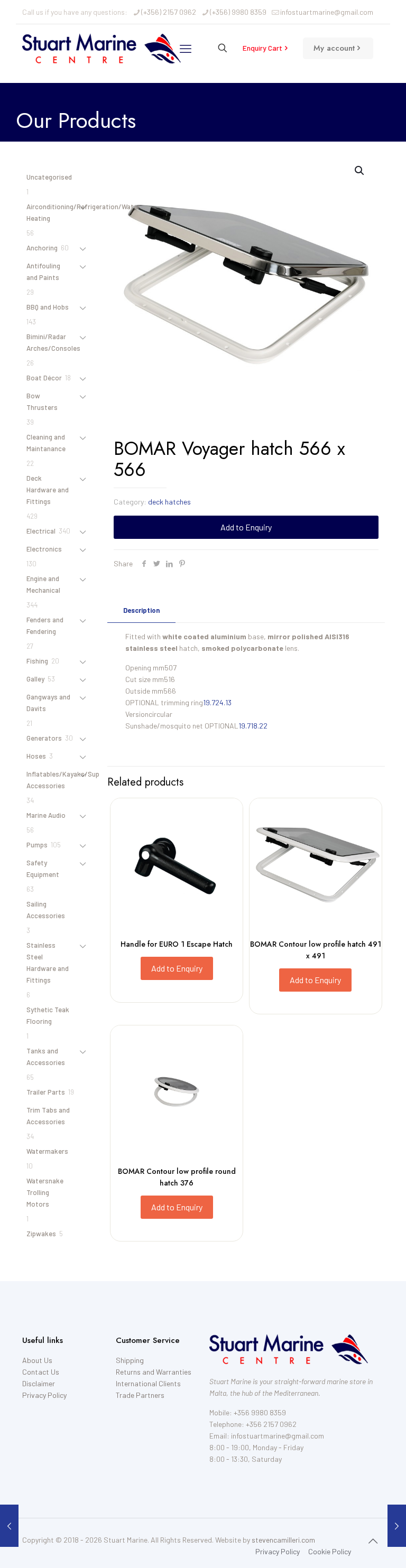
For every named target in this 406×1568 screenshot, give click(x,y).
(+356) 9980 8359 (238, 11)
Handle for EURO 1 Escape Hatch (177, 944)
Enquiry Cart (262, 47)
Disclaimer (38, 1383)
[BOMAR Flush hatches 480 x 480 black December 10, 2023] (9, 1526)
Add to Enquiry (246, 527)
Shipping (130, 1360)
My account (334, 48)
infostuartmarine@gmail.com (326, 11)
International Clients (148, 1383)
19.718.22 (252, 725)
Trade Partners (140, 1394)
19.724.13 (217, 702)
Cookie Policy (329, 1551)
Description (141, 610)
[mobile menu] (186, 48)
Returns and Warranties (153, 1371)
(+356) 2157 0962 (168, 11)
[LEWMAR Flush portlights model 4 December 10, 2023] (396, 1526)
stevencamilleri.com (283, 1539)
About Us (37, 1360)
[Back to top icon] (373, 1540)
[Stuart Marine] (101, 48)
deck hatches (169, 501)
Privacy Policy (44, 1394)
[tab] (141, 610)
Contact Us (40, 1371)
